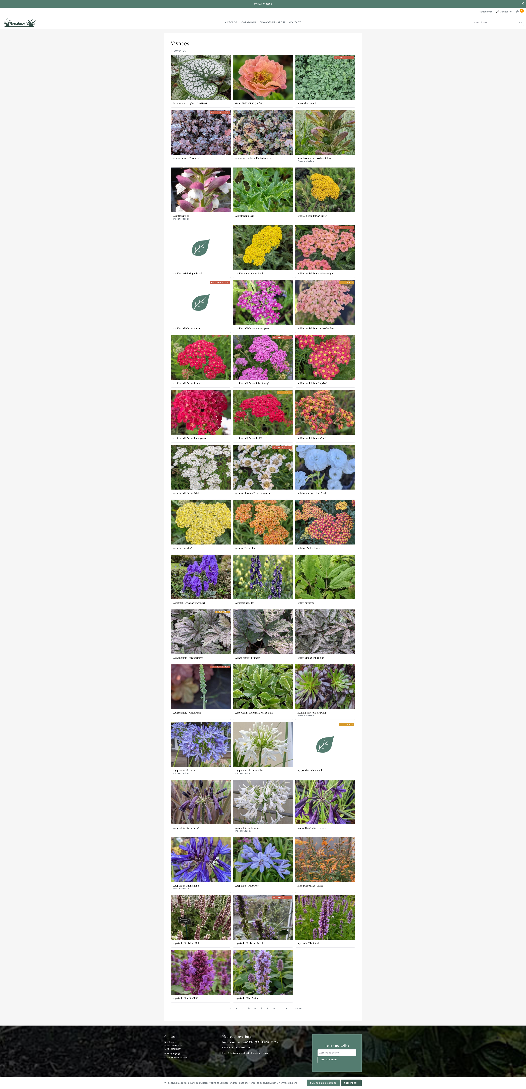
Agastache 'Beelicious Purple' (249, 943)
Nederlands (485, 11)
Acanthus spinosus (244, 215)
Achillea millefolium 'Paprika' (312, 383)
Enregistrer (329, 1060)
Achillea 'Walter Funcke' (309, 548)
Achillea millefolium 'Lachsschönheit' (316, 328)
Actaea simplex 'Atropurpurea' (188, 657)
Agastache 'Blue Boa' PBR (185, 998)
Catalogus (248, 22)
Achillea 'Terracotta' (245, 548)
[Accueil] (19, 22)
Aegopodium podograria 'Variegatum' (254, 712)
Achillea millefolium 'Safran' (311, 438)
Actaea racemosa (306, 602)
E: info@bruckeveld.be (176, 1057)
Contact (295, 22)
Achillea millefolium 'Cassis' (187, 328)
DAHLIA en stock (263, 3)
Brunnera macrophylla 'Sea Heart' (190, 103)
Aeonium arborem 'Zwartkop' (312, 712)
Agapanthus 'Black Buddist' (311, 770)
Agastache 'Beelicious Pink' (186, 943)
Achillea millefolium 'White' (186, 493)
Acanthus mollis (181, 215)
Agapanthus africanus (184, 770)
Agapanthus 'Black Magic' (186, 827)
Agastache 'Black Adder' (309, 943)
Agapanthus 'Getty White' (247, 827)
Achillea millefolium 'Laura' (186, 383)
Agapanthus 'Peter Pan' (247, 885)
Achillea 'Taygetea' (182, 548)
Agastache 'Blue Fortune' (247, 998)
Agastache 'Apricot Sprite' (310, 885)
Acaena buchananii (307, 103)
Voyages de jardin (272, 22)
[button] (521, 22)
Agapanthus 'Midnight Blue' (187, 885)
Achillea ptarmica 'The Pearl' (312, 493)
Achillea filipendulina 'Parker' (312, 215)
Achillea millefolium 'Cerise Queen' (252, 328)
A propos (231, 22)
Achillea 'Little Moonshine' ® (249, 273)
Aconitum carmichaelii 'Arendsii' (189, 602)
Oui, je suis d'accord (323, 1083)
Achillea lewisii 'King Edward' (187, 273)
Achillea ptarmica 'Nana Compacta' (252, 493)
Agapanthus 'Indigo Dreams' (312, 827)
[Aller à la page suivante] (287, 1008)
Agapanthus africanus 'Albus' (249, 770)
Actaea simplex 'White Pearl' (187, 712)
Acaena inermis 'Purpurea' (186, 158)
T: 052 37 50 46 (172, 1054)
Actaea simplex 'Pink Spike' (311, 657)
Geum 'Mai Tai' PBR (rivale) (248, 103)
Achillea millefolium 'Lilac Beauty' (252, 383)
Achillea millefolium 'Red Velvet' (251, 438)
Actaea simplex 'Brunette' (247, 657)
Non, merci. (351, 1083)
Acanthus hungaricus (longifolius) (314, 158)
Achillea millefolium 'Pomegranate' (190, 438)
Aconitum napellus (244, 602)
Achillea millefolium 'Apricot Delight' (316, 273)
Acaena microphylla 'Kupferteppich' (253, 158)
